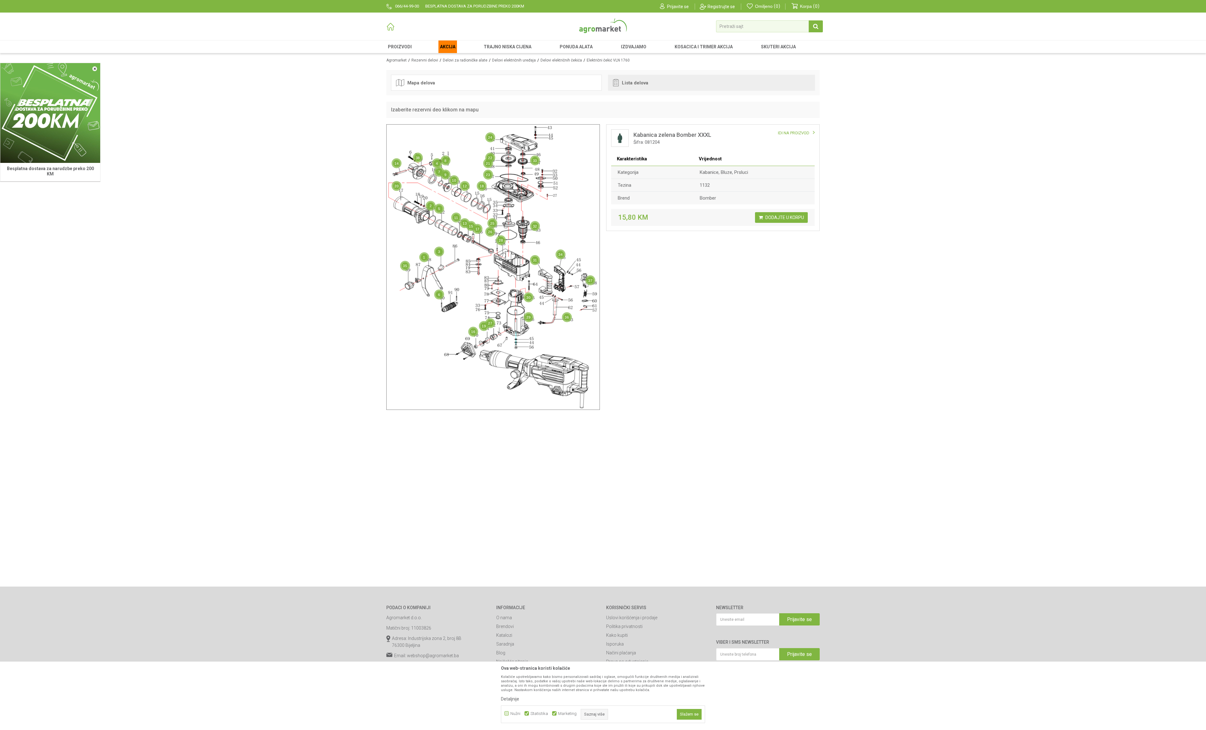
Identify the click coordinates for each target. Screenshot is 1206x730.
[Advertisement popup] (603, 364)
